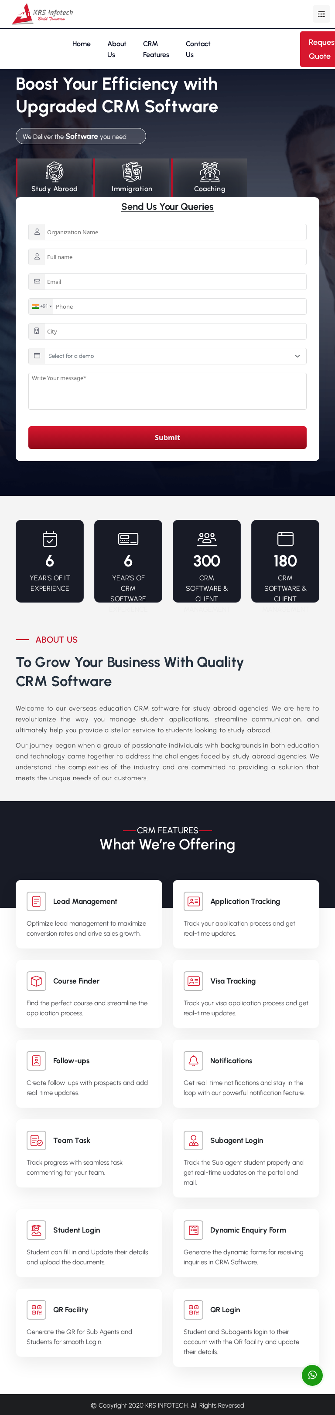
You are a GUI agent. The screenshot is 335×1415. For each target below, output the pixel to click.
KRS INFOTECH (166, 1405)
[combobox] (41, 306)
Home (81, 44)
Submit (167, 437)
